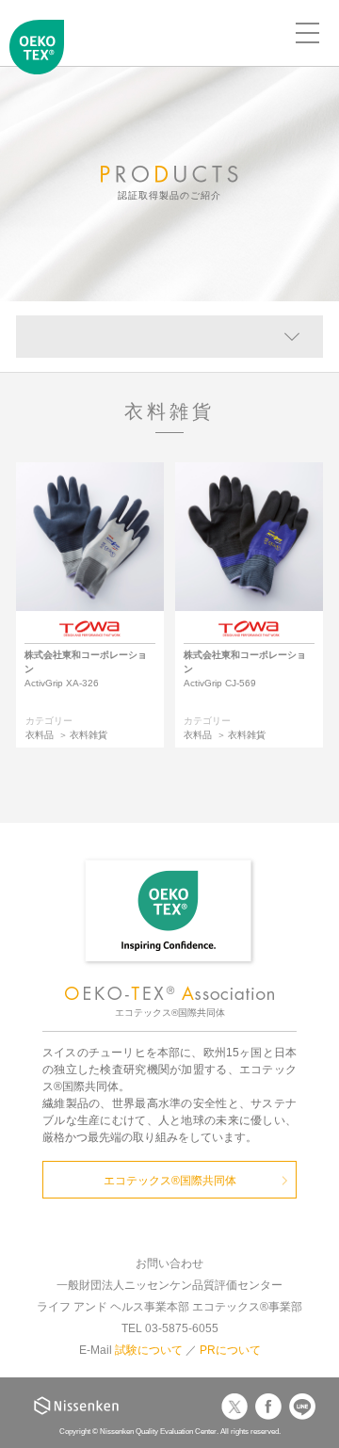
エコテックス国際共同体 (37, 62)
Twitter (234, 1406)
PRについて (230, 1350)
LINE (302, 1406)
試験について (149, 1350)
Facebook (268, 1406)
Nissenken (76, 1405)
